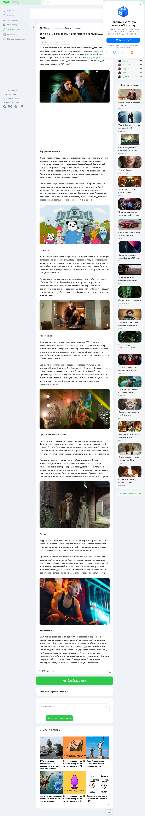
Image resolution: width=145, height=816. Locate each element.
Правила (7, 98)
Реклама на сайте (11, 102)
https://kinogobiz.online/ (96, 57)
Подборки (45, 43)
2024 (56, 43)
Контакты (16, 98)
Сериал (66, 43)
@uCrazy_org (76, 680)
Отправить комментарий (59, 718)
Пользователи (9, 94)
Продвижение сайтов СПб (130, 493)
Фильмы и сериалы (73, 28)
